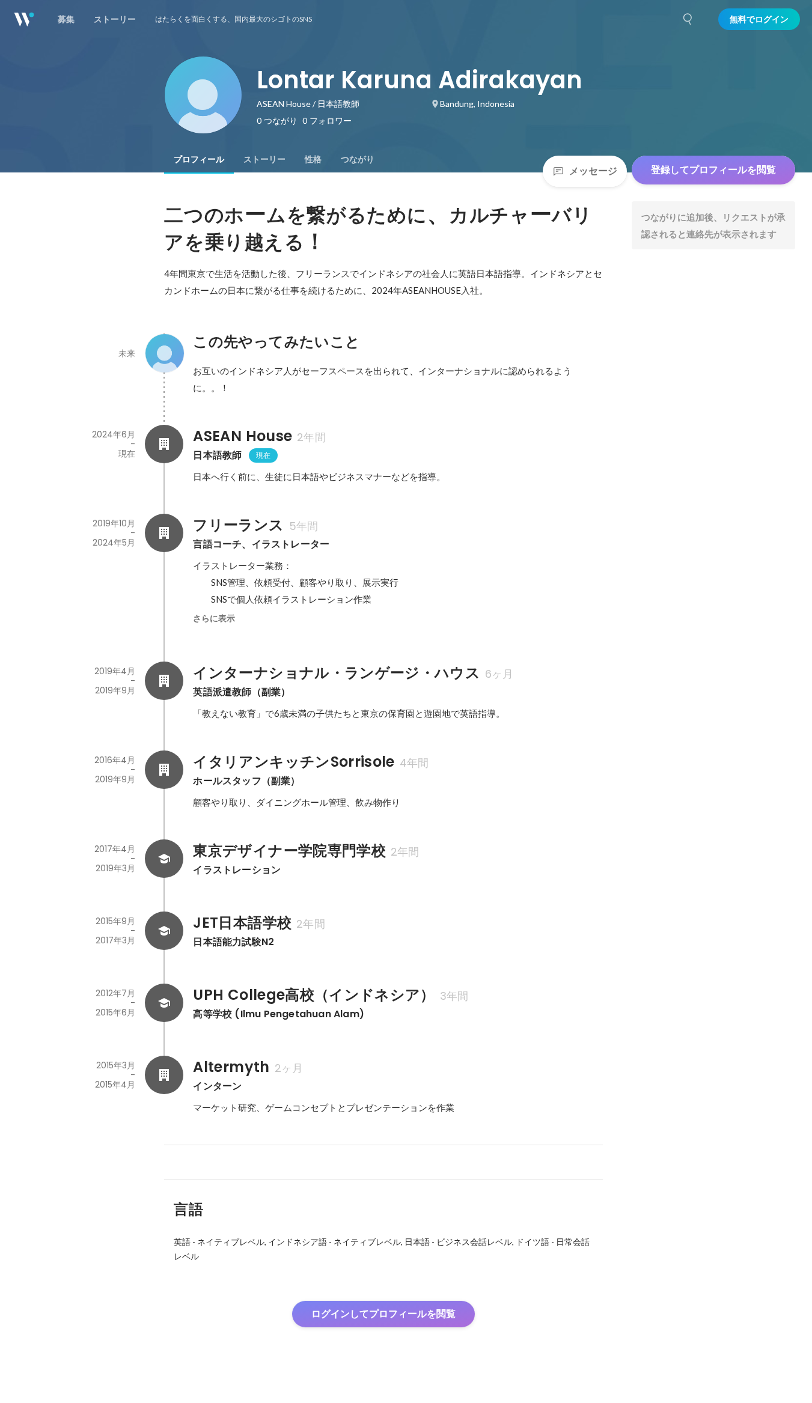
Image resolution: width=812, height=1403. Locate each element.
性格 (313, 159)
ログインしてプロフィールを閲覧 (383, 1314)
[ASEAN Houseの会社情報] (164, 444)
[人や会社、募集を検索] (688, 19)
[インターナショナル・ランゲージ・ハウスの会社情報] (164, 681)
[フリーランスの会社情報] (164, 533)
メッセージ (593, 171)
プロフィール (199, 159)
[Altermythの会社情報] (164, 1075)
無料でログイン (759, 19)
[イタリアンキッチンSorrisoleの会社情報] (164, 769)
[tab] (199, 159)
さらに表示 (214, 618)
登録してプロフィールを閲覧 (713, 170)
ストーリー (264, 159)
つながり (357, 159)
